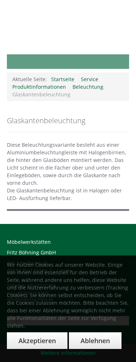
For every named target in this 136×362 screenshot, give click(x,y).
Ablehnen (95, 340)
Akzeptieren (37, 340)
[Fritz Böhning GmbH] (68, 4)
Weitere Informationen (68, 352)
